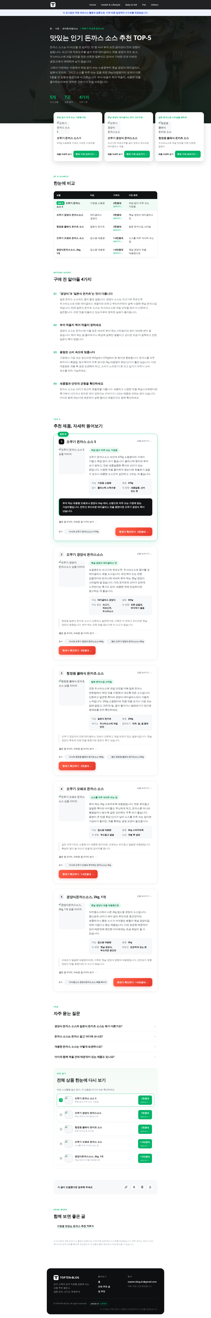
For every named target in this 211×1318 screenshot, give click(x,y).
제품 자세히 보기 (64, 154)
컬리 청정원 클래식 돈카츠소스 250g (127, 757)
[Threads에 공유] (142, 1187)
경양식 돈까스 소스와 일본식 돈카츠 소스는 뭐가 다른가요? (88, 1026)
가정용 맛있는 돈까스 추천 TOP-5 (75, 1226)
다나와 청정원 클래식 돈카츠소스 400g (86, 757)
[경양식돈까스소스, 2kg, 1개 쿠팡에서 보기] (72, 928)
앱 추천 (101, 1291)
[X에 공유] (134, 1187)
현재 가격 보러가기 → (86, 154)
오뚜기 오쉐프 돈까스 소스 (70, 238)
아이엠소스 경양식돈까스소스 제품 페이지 (88, 982)
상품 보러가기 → (144, 441)
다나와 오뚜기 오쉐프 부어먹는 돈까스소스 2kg (90, 865)
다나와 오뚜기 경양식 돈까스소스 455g (86, 641)
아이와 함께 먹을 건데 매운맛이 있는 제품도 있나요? (84, 1057)
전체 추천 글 (104, 1286)
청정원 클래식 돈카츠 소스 (70, 226)
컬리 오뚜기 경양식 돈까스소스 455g (127, 641)
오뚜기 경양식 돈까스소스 (70, 214)
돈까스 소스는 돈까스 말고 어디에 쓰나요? (79, 1036)
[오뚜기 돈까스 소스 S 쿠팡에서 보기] (72, 471)
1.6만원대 (118, 251)
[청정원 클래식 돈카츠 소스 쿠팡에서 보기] (72, 705)
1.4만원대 (118, 239)
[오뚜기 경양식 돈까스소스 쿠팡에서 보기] (72, 587)
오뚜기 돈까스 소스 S (85, 1098)
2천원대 (118, 204)
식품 (57, 28)
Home (92, 4)
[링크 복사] (126, 1187)
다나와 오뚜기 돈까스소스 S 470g (84, 531)
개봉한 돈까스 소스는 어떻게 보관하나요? (78, 1046)
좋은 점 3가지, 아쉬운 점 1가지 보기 (76, 521)
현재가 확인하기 (134, 531)
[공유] (150, 1187)
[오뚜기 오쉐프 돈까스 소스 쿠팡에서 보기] (72, 817)
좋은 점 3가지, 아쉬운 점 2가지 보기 (76, 748)
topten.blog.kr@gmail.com (142, 1281)
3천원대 (118, 216)
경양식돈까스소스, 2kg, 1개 (89, 1156)
